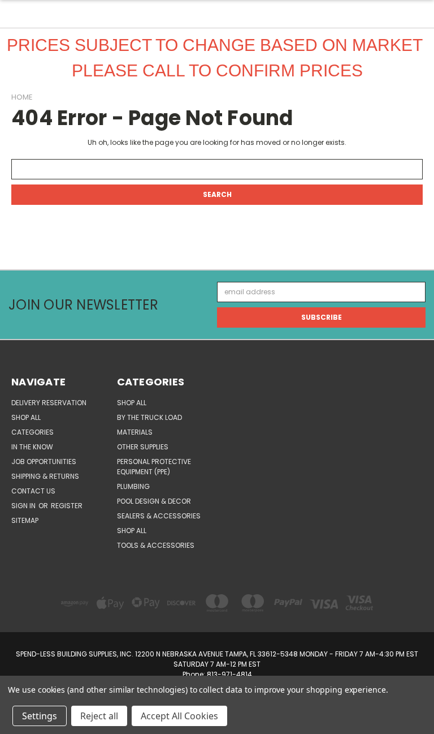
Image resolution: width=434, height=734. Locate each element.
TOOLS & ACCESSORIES (155, 545)
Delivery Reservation (48, 402)
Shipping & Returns (45, 476)
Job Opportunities (43, 461)
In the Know (32, 447)
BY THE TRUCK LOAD (149, 417)
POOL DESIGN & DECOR (154, 501)
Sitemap (24, 520)
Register (67, 505)
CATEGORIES (32, 432)
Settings (39, 716)
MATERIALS (135, 432)
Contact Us (33, 491)
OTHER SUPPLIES (142, 447)
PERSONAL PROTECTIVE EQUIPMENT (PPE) (154, 467)
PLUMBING (133, 486)
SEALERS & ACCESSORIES (159, 516)
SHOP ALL (26, 417)
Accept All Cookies (179, 716)
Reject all (99, 716)
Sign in (24, 505)
